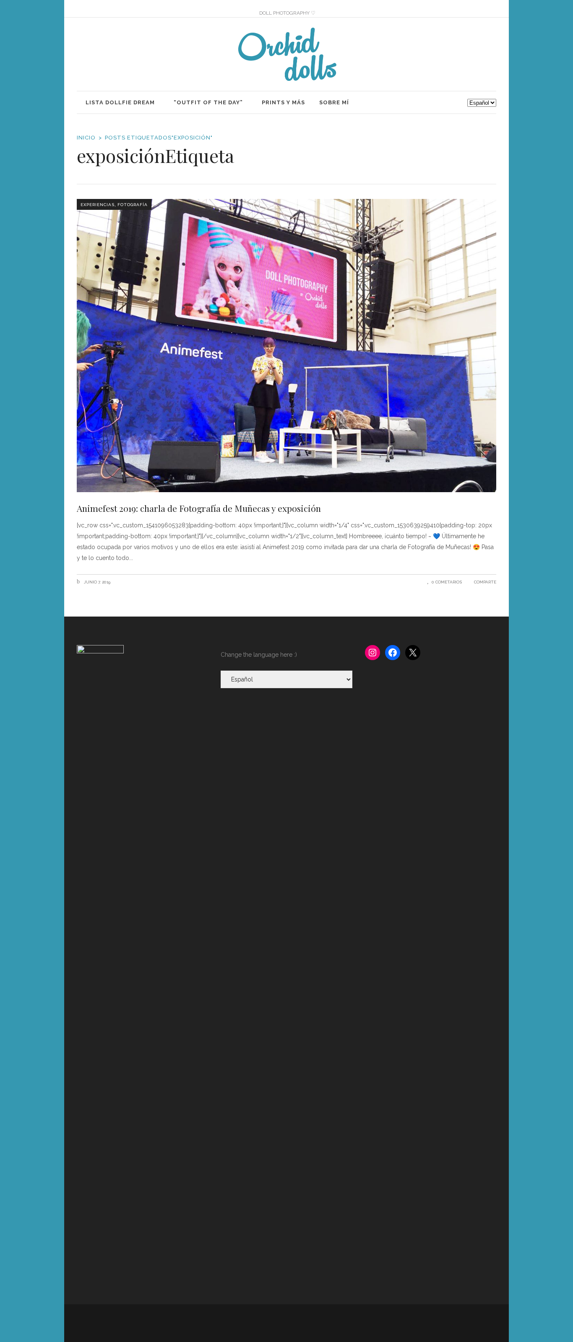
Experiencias (98, 204)
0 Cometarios (447, 582)
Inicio (86, 137)
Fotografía (132, 204)
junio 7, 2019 (96, 582)
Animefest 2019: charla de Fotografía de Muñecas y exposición (199, 508)
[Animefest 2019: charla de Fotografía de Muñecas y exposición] (286, 345)
